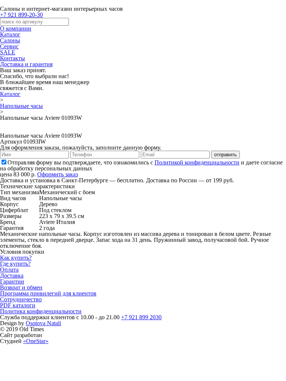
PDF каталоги (17, 305)
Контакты (12, 58)
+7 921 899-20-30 (21, 15)
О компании (15, 28)
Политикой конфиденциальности (197, 162)
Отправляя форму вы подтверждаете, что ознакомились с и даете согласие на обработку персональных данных (141, 165)
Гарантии (12, 281)
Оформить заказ (57, 174)
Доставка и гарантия (26, 64)
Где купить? (15, 263)
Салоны (10, 40)
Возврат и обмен (21, 287)
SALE (7, 52)
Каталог (10, 34)
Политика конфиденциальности (41, 311)
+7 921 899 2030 (141, 317)
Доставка (11, 275)
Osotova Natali (43, 323)
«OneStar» (35, 341)
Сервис (9, 46)
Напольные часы (21, 106)
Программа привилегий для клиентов (48, 293)
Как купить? (16, 257)
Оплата (9, 269)
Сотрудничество (21, 299)
